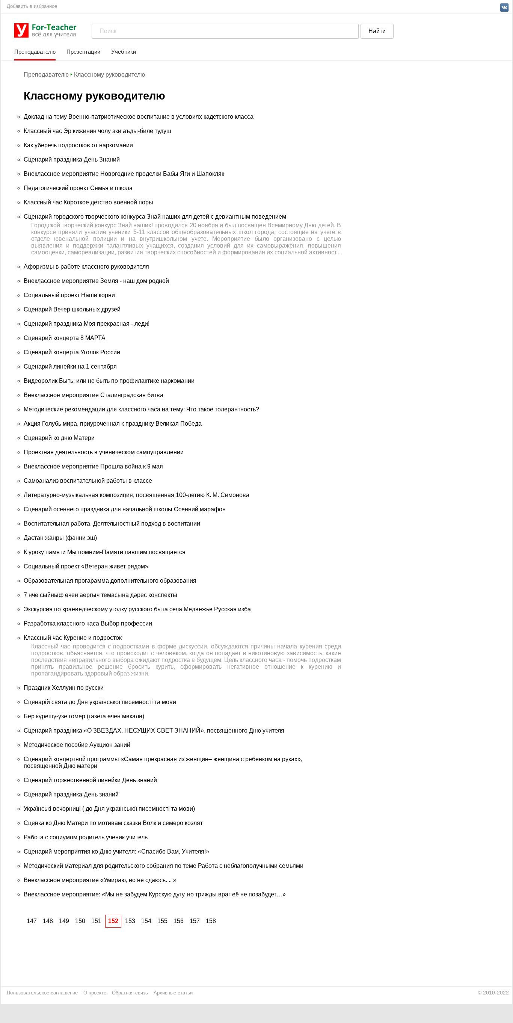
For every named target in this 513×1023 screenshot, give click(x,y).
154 (146, 921)
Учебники (123, 51)
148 (48, 921)
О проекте (94, 993)
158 (211, 921)
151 (96, 921)
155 (162, 921)
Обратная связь (130, 993)
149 (64, 921)
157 (195, 921)
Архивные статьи (173, 993)
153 (130, 921)
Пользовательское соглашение (42, 993)
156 (179, 921)
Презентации (83, 51)
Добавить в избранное (32, 6)
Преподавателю (35, 51)
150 (80, 921)
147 (32, 921)
